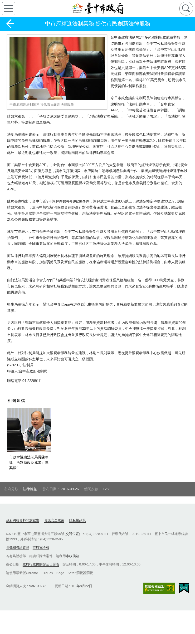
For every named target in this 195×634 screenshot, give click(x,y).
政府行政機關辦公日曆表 (41, 564)
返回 (10, 24)
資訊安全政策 (54, 520)
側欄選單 (8, 8)
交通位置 (72, 534)
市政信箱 (72, 556)
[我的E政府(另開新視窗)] (184, 588)
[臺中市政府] (97, 8)
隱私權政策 (77, 520)
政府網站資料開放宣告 (22, 520)
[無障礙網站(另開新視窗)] (159, 588)
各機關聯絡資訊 (17, 547)
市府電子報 (41, 547)
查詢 (186, 8)
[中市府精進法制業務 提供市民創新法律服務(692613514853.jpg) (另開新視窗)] (57, 68)
